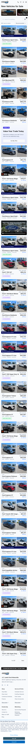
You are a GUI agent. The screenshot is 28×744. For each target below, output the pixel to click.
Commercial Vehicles (7, 696)
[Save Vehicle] (25, 27)
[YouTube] (7, 685)
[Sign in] (23, 2)
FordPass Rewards (19, 694)
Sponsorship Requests (20, 709)
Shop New (4, 691)
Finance (4, 699)
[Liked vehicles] (20, 2)
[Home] (5, 2)
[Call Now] (18, 2)
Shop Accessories (19, 699)
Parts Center (18, 696)
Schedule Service (19, 691)
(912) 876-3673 (6, 682)
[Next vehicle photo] (24, 32)
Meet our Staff (5, 714)
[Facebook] (2, 685)
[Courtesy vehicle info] (25, 36)
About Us (4, 709)
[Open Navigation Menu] (26, 2)
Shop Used (4, 694)
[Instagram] (5, 685)
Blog (3, 717)
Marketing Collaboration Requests (18, 713)
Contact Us (4, 712)
